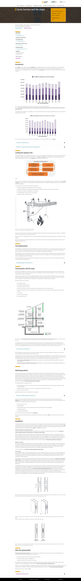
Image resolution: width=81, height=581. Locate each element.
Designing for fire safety (37, 5)
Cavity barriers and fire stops (21, 43)
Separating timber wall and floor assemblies (22, 553)
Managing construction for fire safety (49, 5)
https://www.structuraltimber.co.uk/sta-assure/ (54, 439)
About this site (22, 5)
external (43, 156)
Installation (18, 51)
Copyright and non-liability (33, 579)
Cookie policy (60, 579)
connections (33, 158)
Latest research (59, 5)
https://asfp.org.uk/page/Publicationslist (56, 566)
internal (39, 156)
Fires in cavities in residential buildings (23, 360)
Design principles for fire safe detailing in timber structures (26, 363)
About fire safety (29, 5)
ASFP (64, 425)
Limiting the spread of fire (21, 37)
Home (18, 5)
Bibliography (18, 58)
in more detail (41, 69)
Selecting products (19, 47)
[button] (63, 6)
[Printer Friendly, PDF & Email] (53, 20)
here (30, 568)
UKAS (49, 414)
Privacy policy (47, 579)
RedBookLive (17, 400)
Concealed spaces (19, 39)
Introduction (18, 33)
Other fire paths (19, 56)
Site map (20, 579)
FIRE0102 (54, 139)
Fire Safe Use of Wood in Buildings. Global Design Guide (34, 449)
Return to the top (58, 9)
